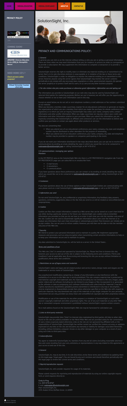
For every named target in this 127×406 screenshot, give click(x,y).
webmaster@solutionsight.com (50, 146)
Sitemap (13, 400)
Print (8, 400)
